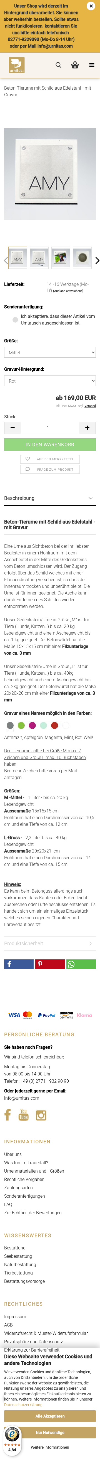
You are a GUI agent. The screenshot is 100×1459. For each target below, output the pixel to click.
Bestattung (15, 1248)
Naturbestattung (20, 1264)
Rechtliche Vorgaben (24, 1179)
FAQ (8, 1204)
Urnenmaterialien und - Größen (34, 1171)
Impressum (15, 1316)
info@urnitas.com (21, 1098)
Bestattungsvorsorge (24, 1281)
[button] (12, 428)
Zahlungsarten (18, 1187)
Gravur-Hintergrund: (24, 369)
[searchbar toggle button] (58, 65)
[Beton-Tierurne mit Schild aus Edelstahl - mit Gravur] (50, 173)
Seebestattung (18, 1256)
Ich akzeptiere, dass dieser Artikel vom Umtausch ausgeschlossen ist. (58, 320)
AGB (8, 1325)
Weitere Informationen (50, 1447)
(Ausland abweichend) (68, 291)
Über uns (13, 1154)
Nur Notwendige (50, 1432)
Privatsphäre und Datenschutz (33, 1341)
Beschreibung (19, 498)
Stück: (10, 416)
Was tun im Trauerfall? (26, 1162)
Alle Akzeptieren (50, 1416)
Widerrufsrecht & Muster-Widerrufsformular (46, 1333)
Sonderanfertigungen (24, 1196)
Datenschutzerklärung (23, 1404)
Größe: (11, 340)
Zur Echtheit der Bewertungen (33, 1212)
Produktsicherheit (23, 943)
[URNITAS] (12, 65)
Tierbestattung (18, 1273)
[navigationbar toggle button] (91, 65)
